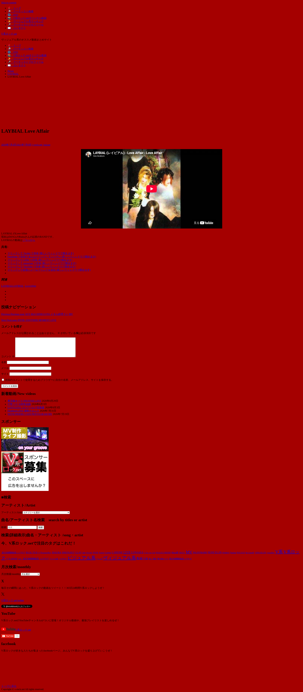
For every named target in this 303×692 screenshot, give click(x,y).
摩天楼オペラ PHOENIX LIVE (24, 401)
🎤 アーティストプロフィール (26, 24)
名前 (3, 362)
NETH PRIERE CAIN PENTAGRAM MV (30, 414)
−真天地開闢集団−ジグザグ (35, 559)
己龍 (145, 558)
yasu (19, 559)
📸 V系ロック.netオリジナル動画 (27, 18)
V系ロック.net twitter (12, 600)
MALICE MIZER (163, 552)
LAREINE (117, 552)
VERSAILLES (260, 553)
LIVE (127, 552)
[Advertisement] (151, 103)
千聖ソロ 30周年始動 (19, 404)
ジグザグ (63, 559)
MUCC (182, 552)
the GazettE (250, 553)
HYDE (95, 552)
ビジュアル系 (81, 557)
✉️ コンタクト (17, 28)
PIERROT (226, 553)
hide (84, 553)
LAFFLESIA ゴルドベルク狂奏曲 (26, 407)
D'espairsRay (45, 553)
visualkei (271, 553)
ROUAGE (241, 553)
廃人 (150, 559)
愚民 (155, 559)
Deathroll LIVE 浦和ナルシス (23, 410)
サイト (5, 374)
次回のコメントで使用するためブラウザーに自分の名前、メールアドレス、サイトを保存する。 (59, 380)
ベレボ (99, 559)
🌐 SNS (13, 14)
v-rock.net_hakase (41, 144)
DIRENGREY (68, 552)
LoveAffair (30, 286)
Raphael (233, 553)
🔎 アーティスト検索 (20, 11)
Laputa (108, 552)
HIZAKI (89, 553)
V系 (279, 551)
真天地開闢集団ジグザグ (180, 559)
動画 (140, 558)
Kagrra (101, 553)
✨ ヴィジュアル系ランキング (26, 21)
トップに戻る (8, 686)
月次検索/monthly (10, 574)
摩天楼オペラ (163, 559)
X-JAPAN (12, 559)
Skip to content (8, 2)
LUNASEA (137, 552)
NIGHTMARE (200, 552)
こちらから (29, 240)
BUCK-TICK (32, 552)
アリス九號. (54, 559)
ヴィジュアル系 (119, 557)
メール (5, 368)
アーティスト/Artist (12, 512)
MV (189, 552)
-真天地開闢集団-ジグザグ (13, 552)
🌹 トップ (14, 8)
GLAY (78, 552)
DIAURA (56, 552)
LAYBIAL (6, 286)
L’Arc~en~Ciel (149, 553)
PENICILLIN (215, 552)
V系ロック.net (9, 33)
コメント (8, 356)
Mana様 (174, 552)
